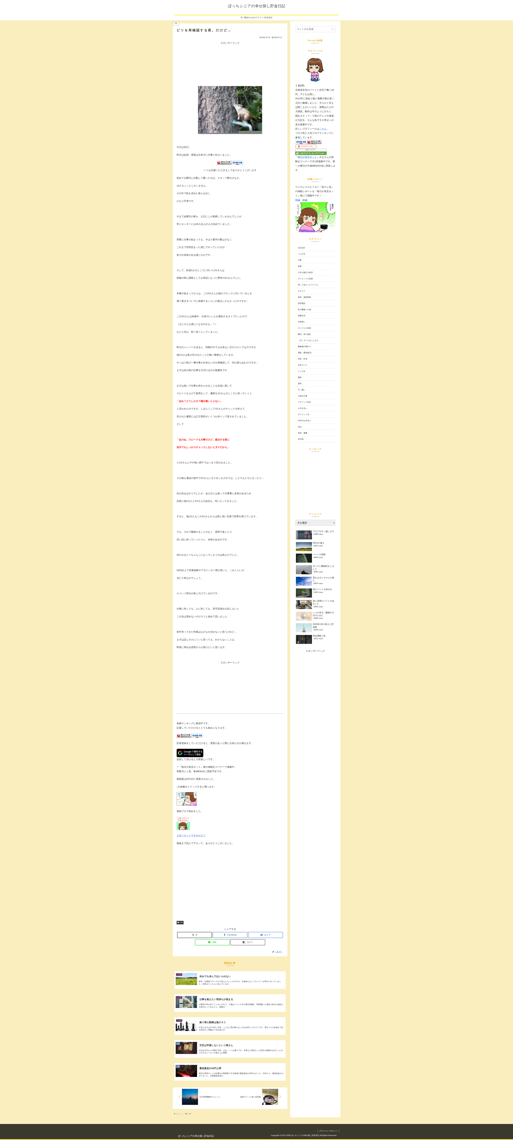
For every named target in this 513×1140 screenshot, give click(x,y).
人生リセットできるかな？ (191, 835)
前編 (297, 200)
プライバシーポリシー (328, 1131)
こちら (323, 128)
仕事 (181, 922)
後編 (304, 200)
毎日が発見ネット (307, 157)
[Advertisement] (230, 64)
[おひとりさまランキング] (224, 162)
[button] (247, 942)
